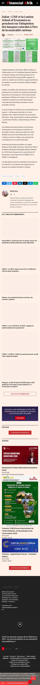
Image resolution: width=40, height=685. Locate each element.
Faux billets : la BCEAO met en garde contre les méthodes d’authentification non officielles (19, 242)
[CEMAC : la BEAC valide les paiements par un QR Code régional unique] (20, 341)
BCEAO (18, 176)
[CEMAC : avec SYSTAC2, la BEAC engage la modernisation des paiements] (20, 313)
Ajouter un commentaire (20, 394)
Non (3, 683)
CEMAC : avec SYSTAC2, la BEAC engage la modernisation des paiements (17, 327)
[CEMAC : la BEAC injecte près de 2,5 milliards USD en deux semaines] (20, 256)
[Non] (30, 682)
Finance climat (28, 34)
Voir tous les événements (20, 568)
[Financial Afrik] (20, 3)
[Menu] (3, 3)
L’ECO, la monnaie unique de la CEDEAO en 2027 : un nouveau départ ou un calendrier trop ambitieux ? (20, 639)
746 (16, 648)
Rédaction (10, 34)
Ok (33, 678)
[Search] (37, 3)
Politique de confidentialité (17, 683)
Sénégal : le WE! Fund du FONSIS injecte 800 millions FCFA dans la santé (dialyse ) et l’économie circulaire (18, 385)
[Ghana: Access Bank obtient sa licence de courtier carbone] (20, 285)
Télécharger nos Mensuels (20, 432)
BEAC (23, 176)
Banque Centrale (8, 176)
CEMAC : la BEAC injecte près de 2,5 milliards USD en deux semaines (19, 270)
